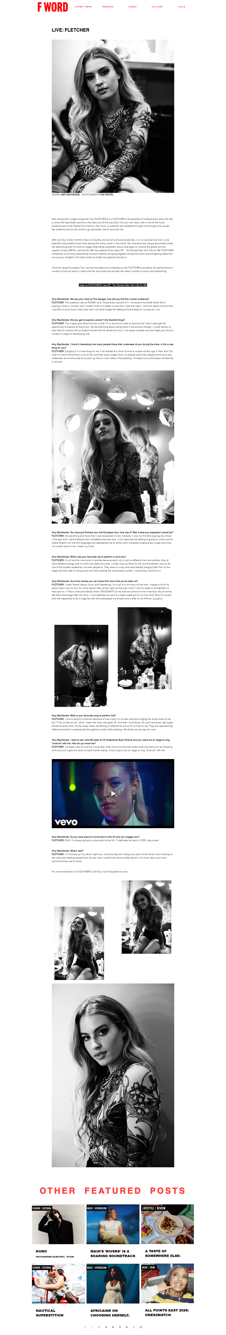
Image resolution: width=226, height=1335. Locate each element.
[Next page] (134, 1327)
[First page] (85, 1327)
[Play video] (113, 793)
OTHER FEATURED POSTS (113, 1190)
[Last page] (141, 1327)
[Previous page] (92, 1327)
